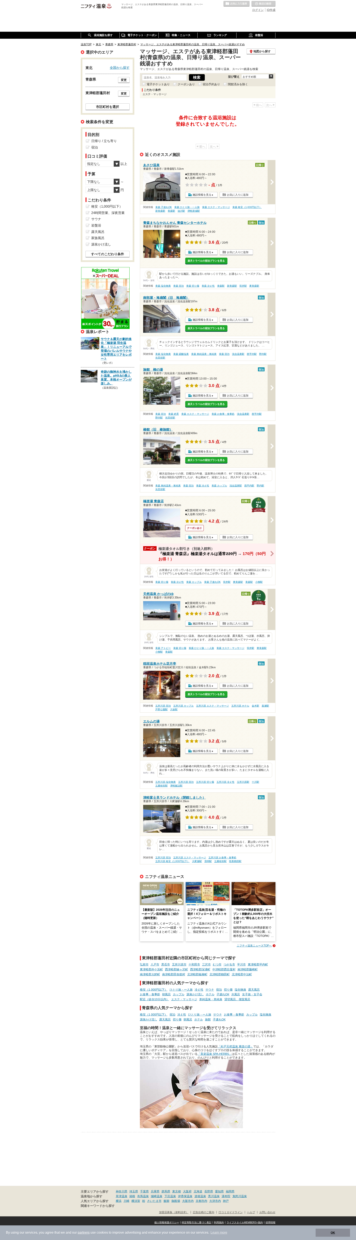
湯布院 (226, 1196)
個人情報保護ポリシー (166, 1222)
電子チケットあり (158, 84)
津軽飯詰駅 (176, 785)
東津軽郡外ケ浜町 (151, 969)
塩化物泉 (240, 989)
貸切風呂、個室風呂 (237, 999)
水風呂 (235, 994)
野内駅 (263, 354)
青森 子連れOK (163, 207)
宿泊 (219, 989)
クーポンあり (186, 84)
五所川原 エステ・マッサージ (212, 705)
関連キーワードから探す (98, 1205)
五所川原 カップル (183, 705)
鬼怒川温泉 (239, 1196)
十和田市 (194, 964)
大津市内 (215, 1201)
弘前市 (144, 964)
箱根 (132, 1196)
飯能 (166, 1201)
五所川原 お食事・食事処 (222, 857)
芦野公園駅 (161, 709)
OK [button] (333, 1232)
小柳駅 (259, 582)
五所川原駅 (243, 782)
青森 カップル (219, 485)
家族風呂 (97, 238)
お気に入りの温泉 (236, 4)
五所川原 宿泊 (163, 705)
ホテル (210, 994)
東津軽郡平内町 (258, 964)
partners (84, 1232)
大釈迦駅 (197, 861)
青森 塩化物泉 (163, 285)
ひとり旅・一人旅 (181, 989)
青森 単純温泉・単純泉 (204, 354)
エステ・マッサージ (184, 999)
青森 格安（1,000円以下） (247, 207)
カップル (178, 994)
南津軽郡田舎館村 (173, 974)
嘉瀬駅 (265, 705)
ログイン (258, 10)
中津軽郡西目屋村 (223, 969)
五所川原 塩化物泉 (165, 782)
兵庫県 (155, 1191)
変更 (124, 80)
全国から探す (120, 67)
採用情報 (270, 1222)
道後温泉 (200, 1196)
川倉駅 (174, 709)
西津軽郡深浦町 (200, 969)
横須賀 (135, 1201)
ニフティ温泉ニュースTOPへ (254, 945)
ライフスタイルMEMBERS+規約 (245, 1222)
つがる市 (229, 964)
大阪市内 (188, 1201)
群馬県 (166, 1191)
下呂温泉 (170, 1196)
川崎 (126, 1201)
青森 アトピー (163, 648)
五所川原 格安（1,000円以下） (172, 861)
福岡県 (230, 1191)
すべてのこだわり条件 (107, 254)
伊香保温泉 (185, 1196)
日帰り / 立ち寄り (104, 141)
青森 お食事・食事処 (223, 414)
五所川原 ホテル (240, 705)
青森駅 (171, 210)
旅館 (208, 1019)
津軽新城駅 (193, 210)
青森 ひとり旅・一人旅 (187, 207)
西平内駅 (252, 354)
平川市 (241, 964)
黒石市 (165, 964)
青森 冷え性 (208, 285)
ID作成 (271, 10)
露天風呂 (254, 989)
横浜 (119, 1201)
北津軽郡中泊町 (242, 974)
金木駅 (255, 705)
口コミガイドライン (231, 1212)
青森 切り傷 (192, 285)
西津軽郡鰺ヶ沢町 (176, 969)
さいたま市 (154, 1201)
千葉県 (144, 1191)
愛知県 (219, 1191)
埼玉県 (133, 1191)
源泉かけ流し (195, 994)
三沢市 (206, 964)
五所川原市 (179, 964)
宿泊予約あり (211, 84)
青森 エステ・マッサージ (216, 207)
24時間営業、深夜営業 (108, 213)
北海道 (198, 1191)
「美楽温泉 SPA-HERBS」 (215, 1053)
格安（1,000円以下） (153, 989)
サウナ (209, 989)
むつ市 (217, 964)
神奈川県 (121, 1191)
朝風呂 (166, 994)
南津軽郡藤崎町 (248, 969)
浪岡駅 (208, 861)
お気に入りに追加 (237, 194)
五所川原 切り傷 (205, 782)
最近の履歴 (263, 4)
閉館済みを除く (238, 84)
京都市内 (201, 1201)
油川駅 (181, 210)
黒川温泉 (214, 1196)
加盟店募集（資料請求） (174, 1212)
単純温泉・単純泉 (210, 999)
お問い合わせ (267, 1212)
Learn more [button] (219, 1232)
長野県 (208, 1191)
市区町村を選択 (107, 107)
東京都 (176, 1191)
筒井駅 (243, 285)
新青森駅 (160, 210)
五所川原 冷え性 (225, 782)
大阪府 (187, 1191)
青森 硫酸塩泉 (181, 354)
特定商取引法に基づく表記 (196, 1222)
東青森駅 (254, 285)
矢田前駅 (160, 357)
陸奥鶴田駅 (235, 861)
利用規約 (219, 1222)
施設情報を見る (202, 194)
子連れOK (223, 994)
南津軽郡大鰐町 (150, 974)
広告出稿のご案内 (203, 1212)
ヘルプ (251, 1212)
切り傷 (228, 989)
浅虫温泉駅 (238, 354)
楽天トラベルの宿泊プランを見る (206, 260)
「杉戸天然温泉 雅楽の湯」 (235, 1046)
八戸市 (155, 964)
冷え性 (199, 989)
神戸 (226, 1201)
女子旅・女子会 (252, 994)
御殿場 (175, 1201)
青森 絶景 (173, 414)
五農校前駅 (161, 785)
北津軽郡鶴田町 (220, 974)
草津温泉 (121, 1196)
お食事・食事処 (150, 994)
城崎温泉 (156, 1196)
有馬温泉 (143, 1196)
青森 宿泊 (178, 285)
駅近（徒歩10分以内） (154, 999)
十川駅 (255, 782)
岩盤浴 (96, 225)
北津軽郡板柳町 (197, 974)
